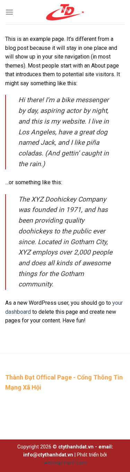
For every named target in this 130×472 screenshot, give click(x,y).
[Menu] (9, 11)
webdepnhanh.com (65, 463)
